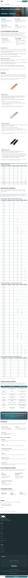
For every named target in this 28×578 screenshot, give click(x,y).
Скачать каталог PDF (4, 13)
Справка (23, 5)
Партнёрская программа (3, 540)
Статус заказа (2, 538)
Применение (2, 5)
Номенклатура (18, 5)
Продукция (5, 5)
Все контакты (17, 562)
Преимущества (14, 5)
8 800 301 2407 (18, 1)
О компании (2, 526)
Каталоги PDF (2, 534)
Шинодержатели (14, 511)
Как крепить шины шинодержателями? (6, 505)
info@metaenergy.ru (16, 560)
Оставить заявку (25, 1)
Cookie (18, 573)
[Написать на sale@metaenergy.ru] (21, 1)
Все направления (2, 551)
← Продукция (2, 4)
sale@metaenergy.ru (11, 560)
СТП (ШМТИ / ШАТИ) (7, 511)
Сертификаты (2, 528)
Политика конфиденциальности (12, 573)
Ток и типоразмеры (8, 5)
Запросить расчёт (12, 13)
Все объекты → (2, 497)
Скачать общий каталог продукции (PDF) (5, 378)
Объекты (21, 5)
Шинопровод (2, 546)
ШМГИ (11, 511)
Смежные (26, 5)
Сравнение (12, 5)
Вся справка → (2, 507)
